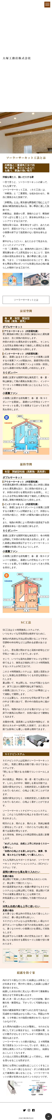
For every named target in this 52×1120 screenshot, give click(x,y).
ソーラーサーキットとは (26, 300)
